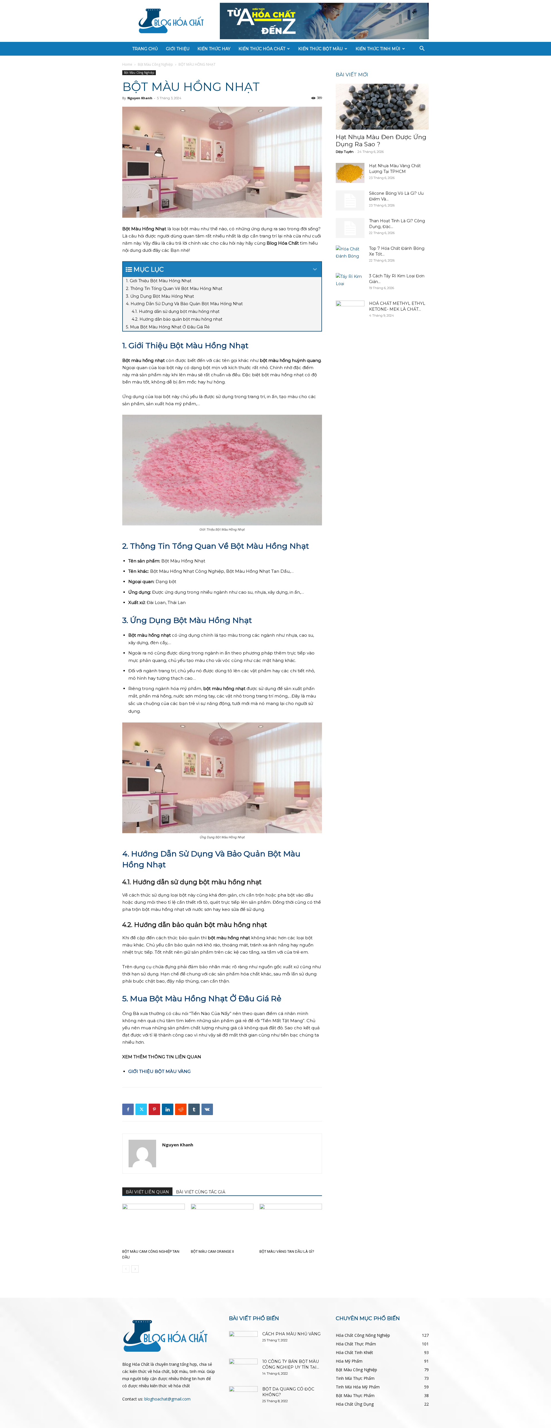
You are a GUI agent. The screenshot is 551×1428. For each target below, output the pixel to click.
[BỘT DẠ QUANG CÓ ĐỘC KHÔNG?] (243, 1396)
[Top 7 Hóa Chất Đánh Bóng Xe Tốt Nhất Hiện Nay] (350, 256)
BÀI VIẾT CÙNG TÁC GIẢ (200, 1192)
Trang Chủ (145, 48)
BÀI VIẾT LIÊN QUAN (147, 1192)
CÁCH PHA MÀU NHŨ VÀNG (291, 1334)
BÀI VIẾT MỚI (352, 74)
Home (127, 64)
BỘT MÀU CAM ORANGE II (212, 1251)
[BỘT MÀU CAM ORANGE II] (222, 1225)
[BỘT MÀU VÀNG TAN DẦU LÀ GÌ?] (290, 1225)
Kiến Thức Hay (213, 48)
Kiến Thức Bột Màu (320, 48)
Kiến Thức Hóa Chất (261, 48)
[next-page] (135, 1269)
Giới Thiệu (177, 48)
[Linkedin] (167, 1109)
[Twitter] (141, 1109)
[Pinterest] (154, 1109)
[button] (422, 49)
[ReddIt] (181, 1109)
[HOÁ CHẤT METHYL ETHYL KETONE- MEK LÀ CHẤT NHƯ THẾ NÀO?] (350, 311)
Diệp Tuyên (345, 152)
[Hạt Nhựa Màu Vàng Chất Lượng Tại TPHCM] (350, 173)
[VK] (207, 1109)
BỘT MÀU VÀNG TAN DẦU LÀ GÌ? (286, 1251)
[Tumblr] (194, 1109)
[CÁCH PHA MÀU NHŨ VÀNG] (243, 1341)
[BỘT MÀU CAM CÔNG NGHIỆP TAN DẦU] (153, 1225)
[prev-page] (125, 1269)
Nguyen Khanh (139, 98)
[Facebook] (128, 1109)
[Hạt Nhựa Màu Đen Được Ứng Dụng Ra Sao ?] (382, 107)
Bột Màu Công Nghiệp (155, 64)
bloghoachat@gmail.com (167, 1399)
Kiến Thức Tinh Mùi (378, 48)
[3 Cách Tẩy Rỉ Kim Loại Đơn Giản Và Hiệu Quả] (350, 283)
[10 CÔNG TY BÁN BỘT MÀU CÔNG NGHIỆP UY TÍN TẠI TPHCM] (243, 1369)
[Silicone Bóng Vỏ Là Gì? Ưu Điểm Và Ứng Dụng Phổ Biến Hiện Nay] (350, 200)
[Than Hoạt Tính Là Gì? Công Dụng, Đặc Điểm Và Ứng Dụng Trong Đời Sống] (350, 228)
